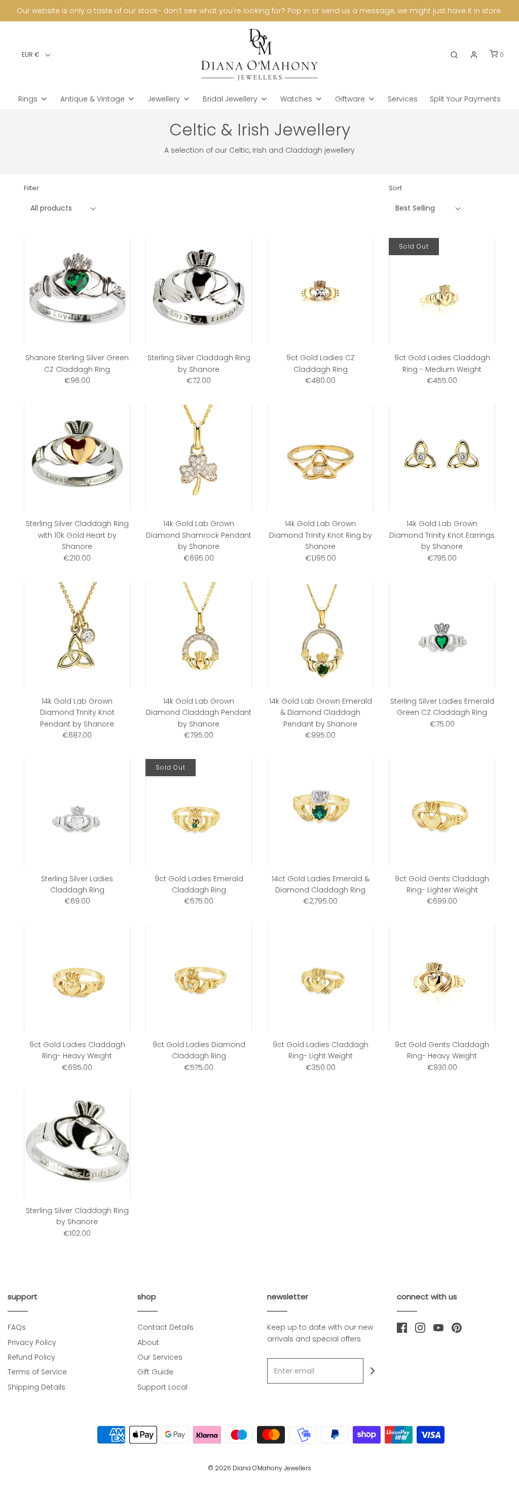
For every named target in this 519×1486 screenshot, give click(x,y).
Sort (395, 188)
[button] (36, 54)
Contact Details (165, 1327)
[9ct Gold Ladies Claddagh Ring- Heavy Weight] (77, 978)
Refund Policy (31, 1357)
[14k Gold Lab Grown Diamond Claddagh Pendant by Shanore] (198, 634)
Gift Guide (155, 1372)
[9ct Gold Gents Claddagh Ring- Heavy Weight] (442, 978)
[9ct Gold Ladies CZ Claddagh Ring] (320, 291)
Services (403, 99)
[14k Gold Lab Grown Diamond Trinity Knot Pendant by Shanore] (77, 634)
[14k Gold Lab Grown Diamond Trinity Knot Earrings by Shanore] (442, 457)
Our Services (159, 1357)
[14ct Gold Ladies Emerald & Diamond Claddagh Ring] (320, 812)
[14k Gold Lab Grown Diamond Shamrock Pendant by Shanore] (198, 457)
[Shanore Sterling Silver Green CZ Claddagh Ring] (77, 291)
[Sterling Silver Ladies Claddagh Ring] (77, 812)
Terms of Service (37, 1372)
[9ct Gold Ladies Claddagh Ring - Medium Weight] (442, 291)
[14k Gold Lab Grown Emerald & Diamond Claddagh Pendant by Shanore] (320, 634)
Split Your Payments (465, 99)
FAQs (17, 1327)
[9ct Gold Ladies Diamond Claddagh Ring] (198, 978)
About (148, 1342)
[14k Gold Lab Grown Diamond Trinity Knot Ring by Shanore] (320, 457)
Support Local (162, 1387)
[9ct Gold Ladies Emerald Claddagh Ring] (198, 812)
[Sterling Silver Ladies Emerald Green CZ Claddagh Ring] (442, 634)
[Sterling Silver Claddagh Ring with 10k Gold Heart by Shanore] (77, 457)
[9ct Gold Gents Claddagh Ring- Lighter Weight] (442, 812)
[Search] (454, 55)
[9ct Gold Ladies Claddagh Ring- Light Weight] (320, 978)
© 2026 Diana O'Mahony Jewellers (259, 1468)
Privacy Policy (32, 1342)
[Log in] (474, 55)
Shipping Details (36, 1387)
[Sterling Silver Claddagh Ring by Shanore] (198, 291)
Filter (31, 188)
